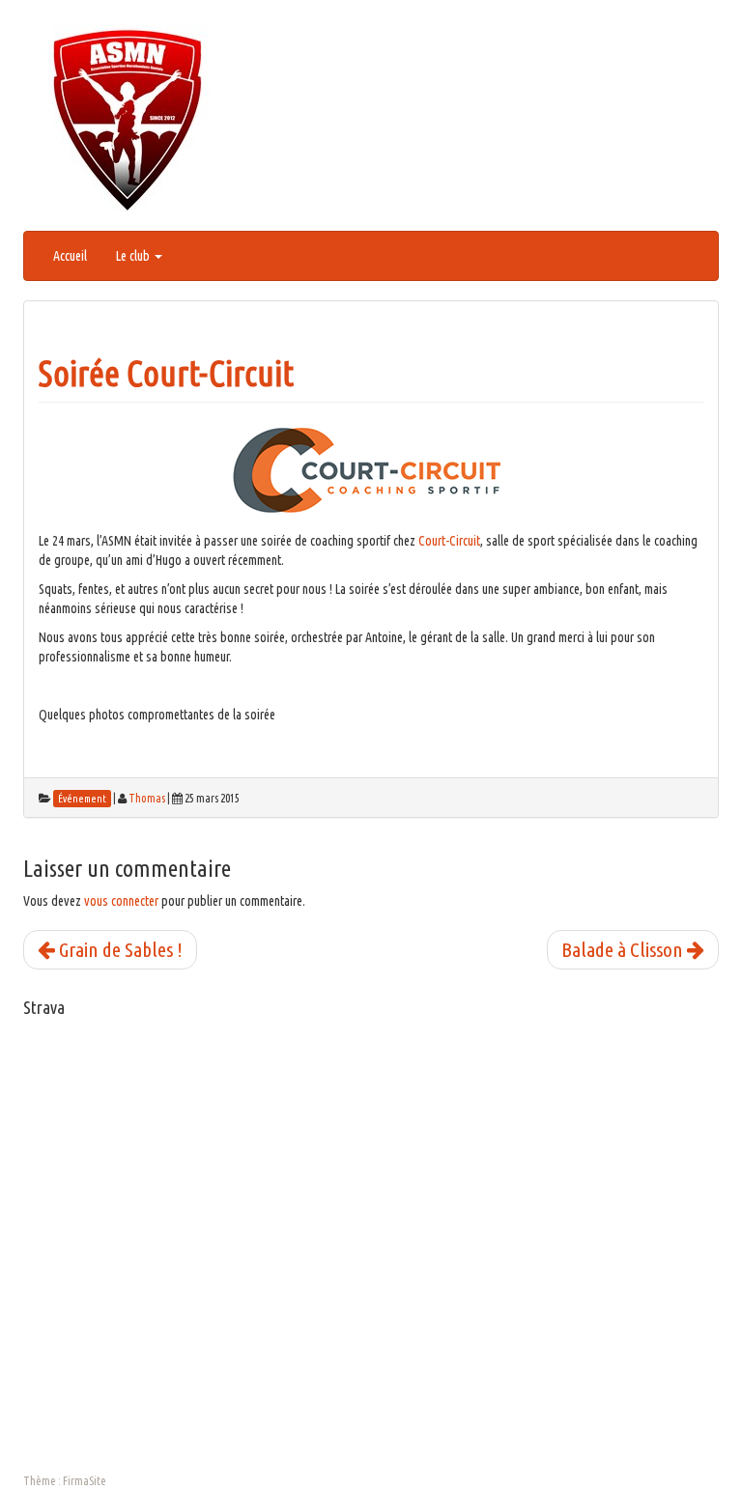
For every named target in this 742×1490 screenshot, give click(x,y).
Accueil (70, 256)
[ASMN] (127, 119)
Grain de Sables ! (119, 949)
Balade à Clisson (624, 949)
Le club (134, 256)
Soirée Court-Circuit (166, 373)
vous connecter (121, 901)
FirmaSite (84, 1481)
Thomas (146, 798)
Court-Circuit (449, 540)
